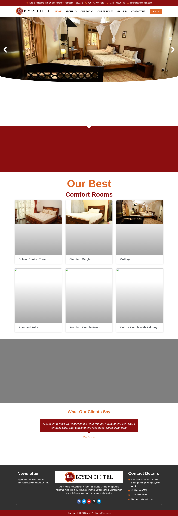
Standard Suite (28, 327)
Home (58, 11)
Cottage (125, 259)
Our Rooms (87, 11)
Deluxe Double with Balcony (138, 327)
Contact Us (138, 11)
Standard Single (80, 259)
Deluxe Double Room (33, 259)
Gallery (122, 11)
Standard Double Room (84, 327)
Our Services (105, 11)
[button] (5, 50)
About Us (71, 11)
